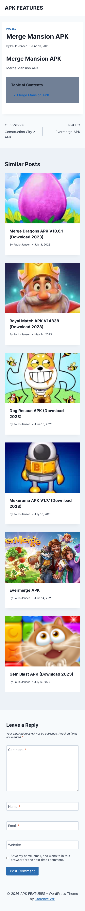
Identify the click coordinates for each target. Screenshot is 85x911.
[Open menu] (76, 8)
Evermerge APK (68, 128)
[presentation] (42, 198)
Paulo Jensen (18, 46)
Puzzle (11, 28)
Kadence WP (45, 899)
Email (13, 826)
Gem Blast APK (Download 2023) (41, 674)
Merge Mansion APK (33, 95)
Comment (17, 750)
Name (14, 807)
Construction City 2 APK (20, 131)
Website (14, 845)
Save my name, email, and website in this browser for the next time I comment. (40, 858)
